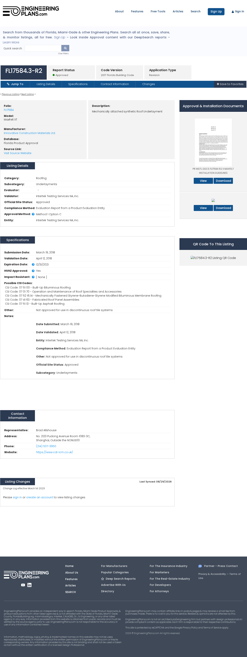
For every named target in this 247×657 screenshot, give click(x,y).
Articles (178, 11)
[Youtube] (23, 585)
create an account (39, 497)
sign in (17, 497)
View (203, 181)
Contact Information (115, 84)
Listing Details (46, 84)
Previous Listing (10, 94)
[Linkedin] (29, 585)
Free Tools (158, 11)
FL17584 (9, 110)
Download (223, 181)
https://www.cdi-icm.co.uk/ (54, 452)
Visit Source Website (17, 153)
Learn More (11, 42)
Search (195, 11)
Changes (148, 84)
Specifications (78, 84)
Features (137, 11)
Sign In (239, 11)
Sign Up (216, 11)
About (119, 11)
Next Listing (27, 94)
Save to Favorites (231, 84)
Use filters (63, 53)
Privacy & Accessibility (212, 574)
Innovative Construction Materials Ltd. (30, 133)
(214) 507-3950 (46, 446)
